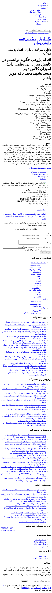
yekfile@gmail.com (8, 530)
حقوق (39, 276)
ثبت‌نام (38, 24)
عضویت (24, 581)
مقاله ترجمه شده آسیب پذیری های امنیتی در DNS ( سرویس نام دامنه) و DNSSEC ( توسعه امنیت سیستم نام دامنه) (23, 473)
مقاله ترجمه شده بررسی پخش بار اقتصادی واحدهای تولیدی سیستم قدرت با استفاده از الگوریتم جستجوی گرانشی (25, 358)
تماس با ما (42, 19)
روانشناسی (36, 288)
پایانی (44, 299)
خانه (44, 3)
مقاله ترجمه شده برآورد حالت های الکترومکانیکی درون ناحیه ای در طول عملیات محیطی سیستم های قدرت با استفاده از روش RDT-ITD (24, 365)
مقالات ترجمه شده (38, 263)
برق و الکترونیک (35, 290)
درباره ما (42, 17)
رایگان (43, 308)
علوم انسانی (36, 306)
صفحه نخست (40, 540)
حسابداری (37, 285)
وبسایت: (47, 239)
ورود (39, 26)
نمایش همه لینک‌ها (39, 558)
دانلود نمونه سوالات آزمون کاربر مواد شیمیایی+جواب (25, 322)
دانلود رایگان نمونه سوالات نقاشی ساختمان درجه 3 (26, 414)
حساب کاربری (40, 21)
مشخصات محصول (38, 172)
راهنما (43, 8)
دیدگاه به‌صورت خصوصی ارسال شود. (33, 247)
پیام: (49, 243)
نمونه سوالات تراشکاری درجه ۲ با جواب (30, 515)
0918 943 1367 (7, 528)
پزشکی (38, 294)
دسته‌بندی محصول (39, 174)
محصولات (42, 5)
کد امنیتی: (47, 250)
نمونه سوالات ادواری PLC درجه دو (32, 522)
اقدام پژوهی (41, 210)
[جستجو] (27, 30)
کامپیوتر (38, 292)
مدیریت (38, 283)
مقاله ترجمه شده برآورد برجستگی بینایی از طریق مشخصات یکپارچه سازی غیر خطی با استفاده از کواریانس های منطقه (26, 372)
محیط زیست (36, 274)
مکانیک (38, 279)
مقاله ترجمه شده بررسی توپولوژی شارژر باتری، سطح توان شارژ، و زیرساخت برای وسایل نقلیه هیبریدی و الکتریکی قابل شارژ (24, 347)
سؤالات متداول (35, 12)
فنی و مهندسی (35, 301)
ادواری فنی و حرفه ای (32, 313)
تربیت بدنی (37, 272)
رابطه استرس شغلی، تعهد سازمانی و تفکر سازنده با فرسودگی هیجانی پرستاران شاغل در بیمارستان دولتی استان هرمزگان (25, 395)
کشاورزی (37, 297)
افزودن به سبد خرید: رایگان (40, 168)
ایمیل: (48, 236)
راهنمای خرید (36, 10)
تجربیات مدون (35, 304)
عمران (38, 281)
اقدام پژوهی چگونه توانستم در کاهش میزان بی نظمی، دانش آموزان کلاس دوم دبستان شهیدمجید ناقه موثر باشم (24, 216)
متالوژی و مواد (35, 267)
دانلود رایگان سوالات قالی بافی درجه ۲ (30, 503)
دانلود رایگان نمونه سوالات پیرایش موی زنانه (28, 513)
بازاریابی (38, 14)
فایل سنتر (42, 556)
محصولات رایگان (39, 542)
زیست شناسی (35, 265)
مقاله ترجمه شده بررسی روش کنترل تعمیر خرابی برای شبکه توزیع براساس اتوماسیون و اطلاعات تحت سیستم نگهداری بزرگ (24, 331)
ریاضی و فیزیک (35, 269)
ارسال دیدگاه (45, 253)
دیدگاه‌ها (43, 179)
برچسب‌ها (42, 176)
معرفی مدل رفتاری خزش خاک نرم (32, 421)
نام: (49, 233)
